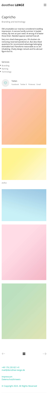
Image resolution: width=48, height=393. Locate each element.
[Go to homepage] (13, 5)
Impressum (7, 376)
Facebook (15, 84)
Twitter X (23, 84)
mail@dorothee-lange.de (13, 370)
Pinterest (31, 84)
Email (39, 84)
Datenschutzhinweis (11, 379)
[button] (45, 5)
